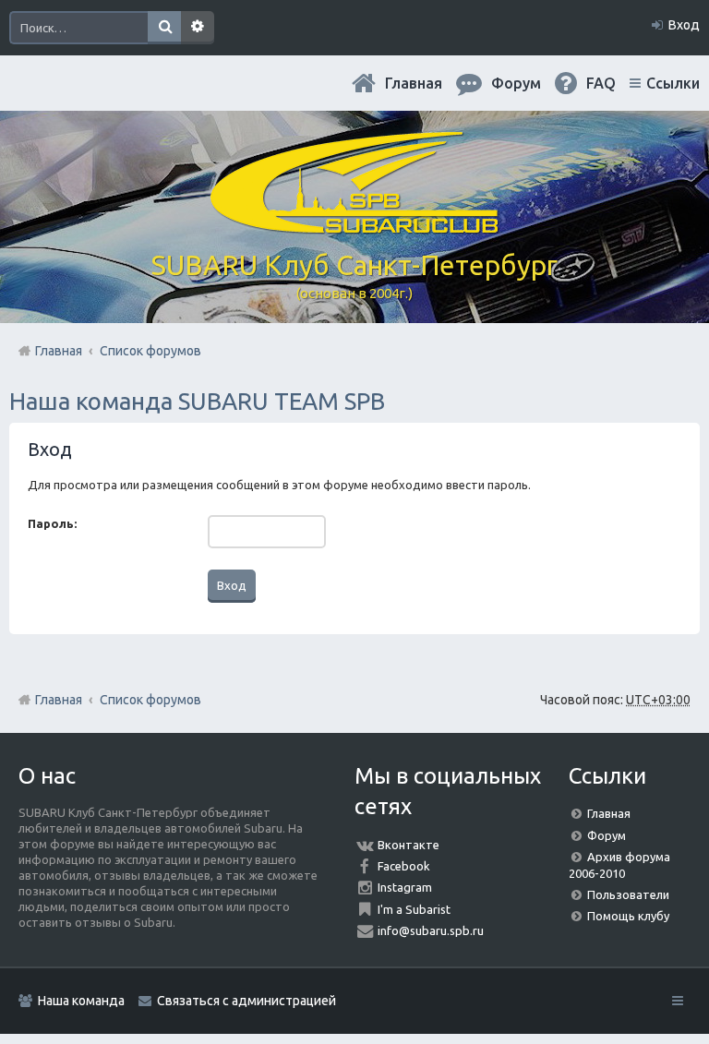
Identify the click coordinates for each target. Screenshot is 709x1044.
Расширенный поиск (197, 27)
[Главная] (354, 226)
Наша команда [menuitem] (81, 1000)
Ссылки (673, 83)
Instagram (405, 887)
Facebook (404, 865)
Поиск (164, 27)
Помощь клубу (628, 915)
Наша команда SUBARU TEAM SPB (197, 401)
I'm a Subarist (414, 909)
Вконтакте (408, 844)
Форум (606, 835)
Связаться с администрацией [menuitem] (246, 1000)
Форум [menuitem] (516, 83)
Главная (413, 83)
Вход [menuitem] (684, 25)
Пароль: (52, 523)
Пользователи (628, 894)
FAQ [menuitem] (601, 83)
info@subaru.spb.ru (431, 930)
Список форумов (150, 699)
